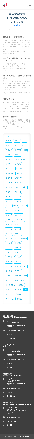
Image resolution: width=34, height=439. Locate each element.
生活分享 (18, 248)
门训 (25, 289)
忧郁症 (8, 206)
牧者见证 (9, 238)
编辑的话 (9, 271)
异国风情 (18, 192)
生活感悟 (9, 252)
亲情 (25, 150)
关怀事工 (9, 164)
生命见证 (9, 243)
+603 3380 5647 (12, 421)
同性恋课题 (10, 173)
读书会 (23, 280)
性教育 (15, 206)
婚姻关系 (9, 187)
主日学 (15, 145)
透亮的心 (18, 289)
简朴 (25, 266)
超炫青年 (9, 289)
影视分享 (9, 196)
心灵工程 (18, 196)
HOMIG (17, 141)
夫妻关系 (18, 182)
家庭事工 (24, 187)
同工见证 (19, 169)
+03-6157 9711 (11, 334)
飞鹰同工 (19, 299)
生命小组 (24, 238)
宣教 (16, 187)
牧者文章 (18, 234)
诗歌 (16, 280)
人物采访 (9, 159)
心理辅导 (18, 201)
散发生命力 (18, 215)
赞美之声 (21, 285)
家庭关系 (9, 192)
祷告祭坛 (18, 266)
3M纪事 (8, 141)
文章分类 (17, 25)
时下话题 (9, 224)
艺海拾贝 (9, 280)
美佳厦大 (9, 276)
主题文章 (23, 145)
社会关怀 (9, 262)
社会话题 (9, 266)
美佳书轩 (18, 271)
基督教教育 (18, 178)
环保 (16, 238)
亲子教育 (18, 150)
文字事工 (9, 220)
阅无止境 (9, 294)
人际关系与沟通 (20, 159)
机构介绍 (18, 229)
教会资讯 (9, 215)
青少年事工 (10, 299)
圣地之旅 (19, 173)
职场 (25, 276)
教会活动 (24, 206)
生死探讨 (9, 248)
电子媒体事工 (10, 257)
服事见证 (18, 224)
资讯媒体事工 (10, 285)
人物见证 (18, 155)
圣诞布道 (9, 178)
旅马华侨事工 (19, 220)
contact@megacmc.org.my (15, 330)
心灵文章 (9, 201)
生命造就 (18, 243)
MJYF (8, 145)
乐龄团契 (9, 150)
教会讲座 (18, 210)
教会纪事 (9, 210)
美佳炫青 (18, 276)
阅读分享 (18, 294)
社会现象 (18, 262)
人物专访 (9, 155)
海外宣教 (9, 234)
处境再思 (9, 182)
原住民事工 (10, 169)
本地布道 (9, 229)
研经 (19, 257)
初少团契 (18, 164)
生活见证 (18, 252)
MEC (24, 141)
